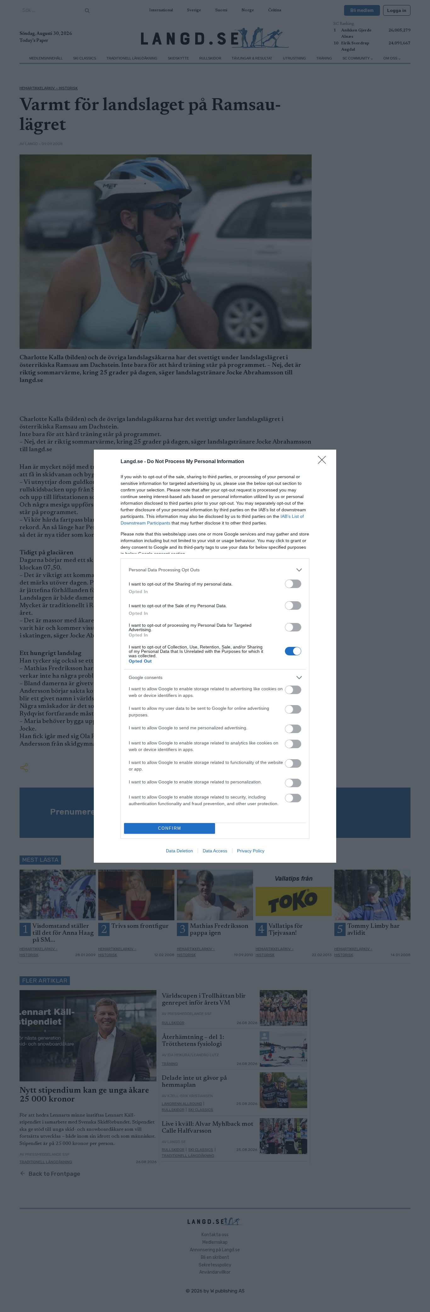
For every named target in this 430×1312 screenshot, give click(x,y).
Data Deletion (179, 850)
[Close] (324, 462)
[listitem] (215, 570)
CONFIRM (169, 828)
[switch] (293, 584)
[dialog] (215, 656)
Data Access (215, 850)
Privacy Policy (250, 850)
